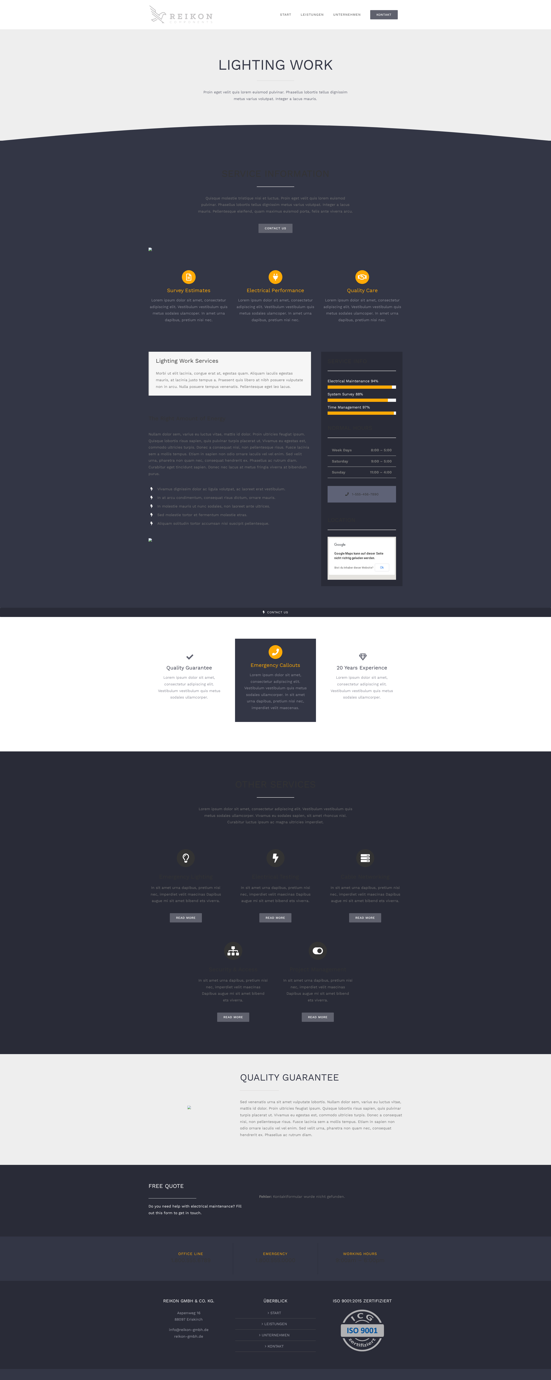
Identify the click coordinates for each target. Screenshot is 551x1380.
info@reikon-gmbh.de (189, 1330)
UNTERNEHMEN (275, 1335)
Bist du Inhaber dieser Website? (353, 567)
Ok (382, 567)
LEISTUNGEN (275, 1324)
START (275, 1313)
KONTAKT (276, 1346)
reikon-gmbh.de (188, 1336)
